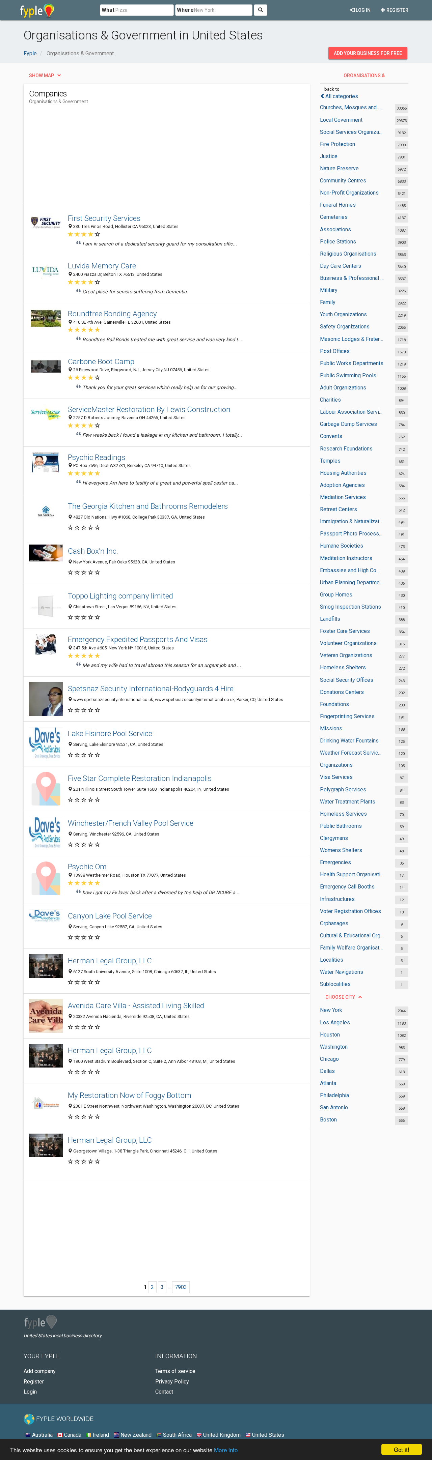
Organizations (336, 765)
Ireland (100, 1435)
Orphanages (334, 923)
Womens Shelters (341, 850)
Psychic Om (87, 866)
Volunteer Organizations (348, 643)
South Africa (177, 1435)
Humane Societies (341, 546)
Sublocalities (335, 984)
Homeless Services (343, 814)
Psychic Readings (96, 457)
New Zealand (135, 1435)
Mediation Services (343, 497)
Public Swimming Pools (348, 375)
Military (329, 290)
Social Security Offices (346, 680)
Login (30, 1392)
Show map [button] (41, 75)
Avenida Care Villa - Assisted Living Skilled (136, 1005)
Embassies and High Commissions (352, 570)
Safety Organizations (345, 326)
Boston (328, 1119)
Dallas (327, 1071)
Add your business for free (368, 53)
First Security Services (104, 218)
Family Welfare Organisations (352, 947)
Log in (363, 10)
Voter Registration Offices (350, 911)
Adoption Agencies (342, 485)
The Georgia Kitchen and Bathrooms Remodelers (148, 506)
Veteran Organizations (346, 655)
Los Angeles (335, 1022)
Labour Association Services (352, 412)
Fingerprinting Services (347, 716)
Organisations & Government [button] (364, 77)
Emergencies (335, 862)
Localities (331, 960)
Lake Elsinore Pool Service (110, 733)
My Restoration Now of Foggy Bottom (129, 1095)
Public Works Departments (351, 363)
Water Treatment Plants (347, 801)
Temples (330, 461)
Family (327, 302)
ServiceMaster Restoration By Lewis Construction (149, 409)
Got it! (401, 1449)
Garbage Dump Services (348, 424)
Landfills (330, 619)
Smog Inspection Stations (350, 607)
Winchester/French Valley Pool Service (130, 823)
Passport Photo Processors (352, 533)
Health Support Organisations (352, 874)
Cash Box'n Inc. (93, 551)
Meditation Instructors (346, 558)
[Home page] (37, 10)
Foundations (334, 704)
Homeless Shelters (343, 667)
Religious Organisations (348, 254)
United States (267, 1435)
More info (226, 1450)
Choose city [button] (340, 997)
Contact (164, 1392)
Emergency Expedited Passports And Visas (138, 639)
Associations (335, 229)
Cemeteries (334, 217)
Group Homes (336, 594)
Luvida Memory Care (102, 265)
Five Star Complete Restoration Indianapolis (140, 778)
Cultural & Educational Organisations (352, 935)
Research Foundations (346, 448)
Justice (329, 156)
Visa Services (336, 777)
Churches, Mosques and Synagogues (352, 107)
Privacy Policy (172, 1381)
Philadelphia (334, 1095)
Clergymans (334, 838)
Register (396, 10)
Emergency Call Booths (347, 886)
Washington (334, 1047)
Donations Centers (342, 692)
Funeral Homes (338, 205)
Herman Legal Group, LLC (110, 960)
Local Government (341, 120)
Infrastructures (337, 899)
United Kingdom (221, 1435)
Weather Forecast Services (352, 753)
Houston (330, 1034)
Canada (72, 1435)
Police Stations (338, 241)
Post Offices (335, 351)
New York (331, 1010)
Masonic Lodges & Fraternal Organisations (352, 339)
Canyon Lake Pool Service (110, 915)
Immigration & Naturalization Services (352, 521)
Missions (331, 728)
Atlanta (328, 1083)
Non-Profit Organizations (349, 192)
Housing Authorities (343, 473)
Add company (40, 1371)
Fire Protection (337, 144)
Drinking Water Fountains (349, 740)
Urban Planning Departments (352, 582)
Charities (330, 400)
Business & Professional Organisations (352, 278)
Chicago (329, 1059)
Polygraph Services (343, 789)
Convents (331, 436)
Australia (42, 1435)
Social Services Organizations (352, 132)
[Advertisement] (152, 157)
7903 (181, 1287)
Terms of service (175, 1371)
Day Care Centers (340, 266)
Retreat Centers (338, 509)
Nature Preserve (339, 168)
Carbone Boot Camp (101, 361)
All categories (341, 96)
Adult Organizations (343, 387)
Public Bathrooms (341, 826)
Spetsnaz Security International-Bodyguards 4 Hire (151, 688)
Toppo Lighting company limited (120, 595)
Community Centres (343, 180)
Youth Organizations (343, 314)
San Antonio (334, 1107)
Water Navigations (341, 972)
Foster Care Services (345, 631)
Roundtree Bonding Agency (112, 313)
